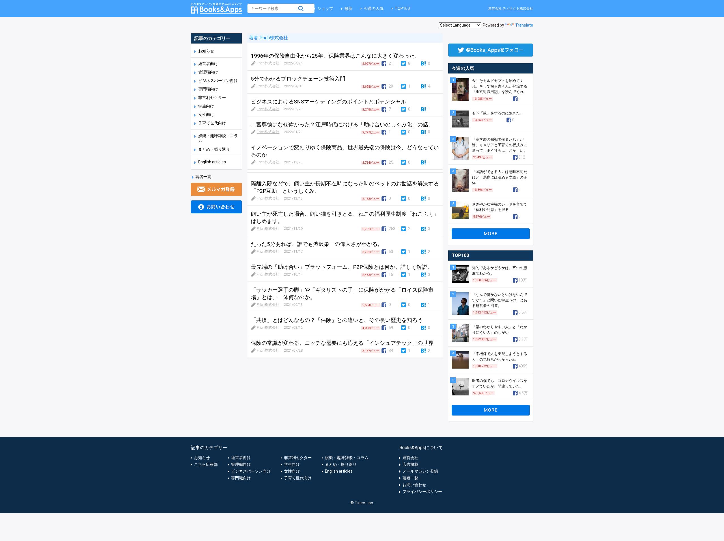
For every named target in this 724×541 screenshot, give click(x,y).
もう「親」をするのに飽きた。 (497, 113)
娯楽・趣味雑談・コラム (347, 457)
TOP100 (402, 8)
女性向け (206, 114)
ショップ (325, 8)
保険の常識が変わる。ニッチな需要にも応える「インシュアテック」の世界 (342, 343)
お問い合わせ (414, 484)
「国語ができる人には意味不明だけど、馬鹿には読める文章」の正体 (499, 177)
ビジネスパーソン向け (218, 80)
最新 (348, 8)
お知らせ (206, 51)
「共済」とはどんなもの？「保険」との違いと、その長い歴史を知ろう (337, 320)
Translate (524, 25)
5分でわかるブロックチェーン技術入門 (298, 78)
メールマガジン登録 (420, 471)
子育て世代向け (212, 123)
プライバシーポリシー (422, 491)
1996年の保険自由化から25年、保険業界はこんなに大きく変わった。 (335, 56)
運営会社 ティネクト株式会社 (510, 8)
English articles (212, 162)
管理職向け (208, 72)
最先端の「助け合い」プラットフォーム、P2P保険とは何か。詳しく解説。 (342, 267)
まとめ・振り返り (214, 149)
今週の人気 (373, 8)
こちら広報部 (206, 464)
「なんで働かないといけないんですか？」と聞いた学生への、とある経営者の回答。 (499, 300)
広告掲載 (410, 464)
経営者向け (208, 63)
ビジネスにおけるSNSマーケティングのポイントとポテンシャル (328, 101)
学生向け (206, 106)
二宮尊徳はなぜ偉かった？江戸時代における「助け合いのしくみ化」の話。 (342, 124)
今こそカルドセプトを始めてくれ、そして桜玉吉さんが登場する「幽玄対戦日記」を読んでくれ (499, 86)
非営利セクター (212, 97)
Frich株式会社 (273, 37)
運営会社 (410, 457)
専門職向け (208, 89)
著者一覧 (203, 176)
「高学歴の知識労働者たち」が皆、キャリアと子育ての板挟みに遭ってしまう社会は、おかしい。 (499, 145)
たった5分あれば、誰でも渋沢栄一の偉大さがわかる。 (317, 244)
